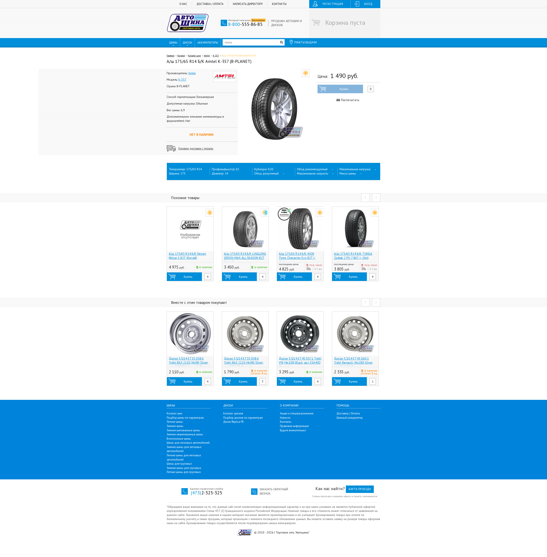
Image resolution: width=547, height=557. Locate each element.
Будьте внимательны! (293, 430)
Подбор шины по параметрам (185, 418)
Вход (368, 4)
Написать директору (248, 4)
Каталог (181, 55)
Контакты (279, 4)
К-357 (216, 55)
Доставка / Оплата (210, 4)
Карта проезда (360, 489)
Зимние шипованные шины (183, 430)
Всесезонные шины (179, 438)
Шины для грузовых (179, 463)
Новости (285, 418)
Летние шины (175, 422)
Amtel (207, 55)
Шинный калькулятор (350, 418)
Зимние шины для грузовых (184, 468)
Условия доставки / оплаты (195, 148)
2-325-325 (206, 493)
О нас (183, 4)
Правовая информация (294, 426)
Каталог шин (194, 55)
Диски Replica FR (233, 422)
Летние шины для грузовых (184, 472)
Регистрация (333, 4)
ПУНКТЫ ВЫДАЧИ (305, 42)
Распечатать (349, 100)
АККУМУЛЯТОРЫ (207, 42)
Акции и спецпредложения (296, 413)
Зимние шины (175, 426)
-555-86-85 (245, 24)
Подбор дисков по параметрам (243, 418)
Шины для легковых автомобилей (188, 443)
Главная (170, 55)
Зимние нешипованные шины (185, 434)
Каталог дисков (233, 413)
